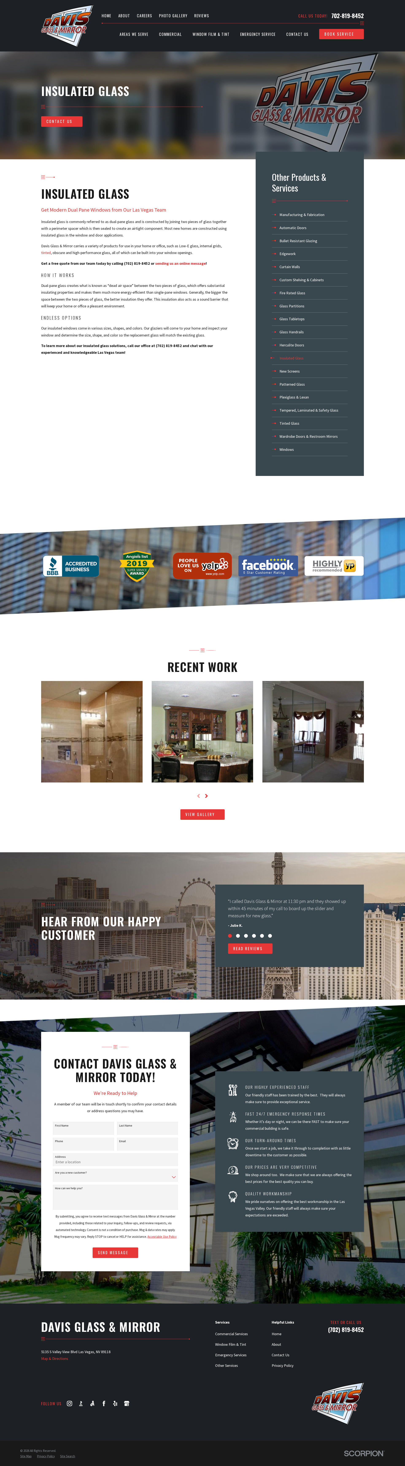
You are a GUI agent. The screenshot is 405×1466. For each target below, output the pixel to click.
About (124, 15)
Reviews (201, 15)
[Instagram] (69, 1403)
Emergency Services (231, 1355)
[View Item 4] (254, 936)
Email (122, 1141)
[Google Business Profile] (126, 1403)
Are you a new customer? (71, 1172)
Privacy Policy (282, 1365)
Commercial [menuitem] (170, 34)
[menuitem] (310, 214)
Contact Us (280, 1355)
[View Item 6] (270, 936)
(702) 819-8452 (137, 263)
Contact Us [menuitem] (297, 34)
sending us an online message (180, 263)
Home (106, 15)
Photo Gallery (173, 15)
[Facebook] (104, 1403)
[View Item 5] (262, 936)
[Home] (67, 26)
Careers (144, 15)
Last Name (125, 1125)
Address (60, 1157)
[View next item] (206, 796)
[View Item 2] (238, 936)
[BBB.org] (81, 1403)
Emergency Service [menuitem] (258, 34)
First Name (62, 1125)
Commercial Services (231, 1333)
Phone (59, 1141)
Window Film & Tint (230, 1344)
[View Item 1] (230, 936)
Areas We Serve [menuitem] (134, 34)
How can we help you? (69, 1188)
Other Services (226, 1365)
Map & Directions (54, 1358)
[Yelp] (115, 1403)
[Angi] (92, 1403)
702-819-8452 (347, 16)
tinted (46, 252)
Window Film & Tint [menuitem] (211, 34)
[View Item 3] (246, 936)
